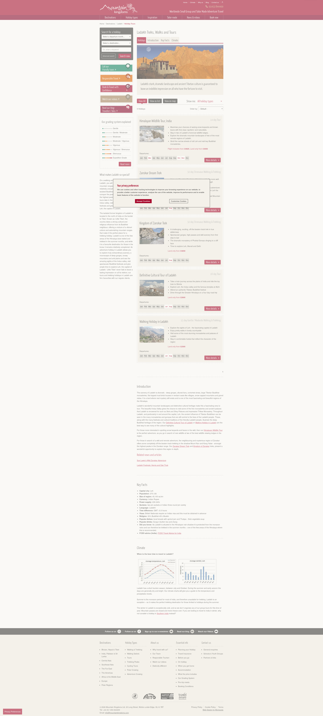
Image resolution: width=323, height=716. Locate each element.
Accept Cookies (143, 201)
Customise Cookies (178, 201)
